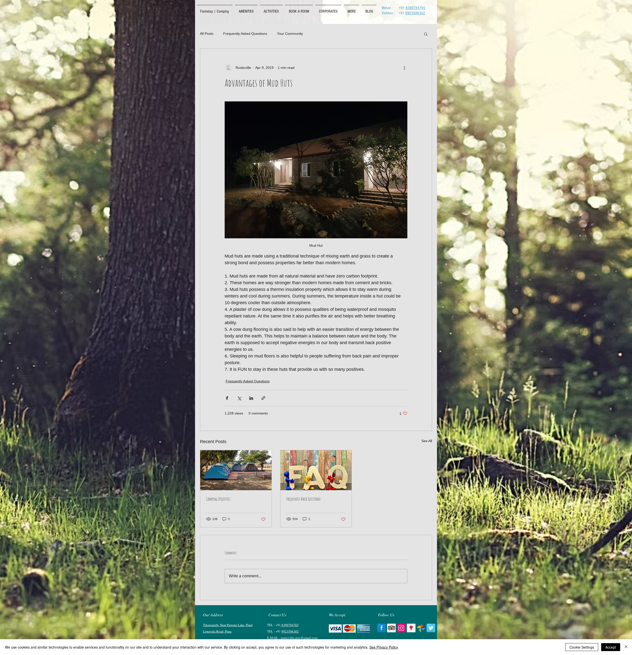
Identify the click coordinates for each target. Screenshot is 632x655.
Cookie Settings (582, 647)
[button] (425, 34)
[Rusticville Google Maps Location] (411, 628)
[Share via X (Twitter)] (239, 398)
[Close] (626, 647)
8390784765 (415, 8)
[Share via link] (263, 398)
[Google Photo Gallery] (421, 628)
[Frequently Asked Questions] (316, 470)
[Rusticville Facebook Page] (381, 628)
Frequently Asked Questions (245, 34)
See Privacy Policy (383, 647)
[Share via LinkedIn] (251, 398)
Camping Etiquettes (218, 499)
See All (426, 441)
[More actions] (404, 68)
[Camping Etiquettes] (236, 470)
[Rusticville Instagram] (401, 628)
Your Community (290, 34)
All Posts (206, 34)
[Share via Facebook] (227, 398)
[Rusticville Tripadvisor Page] (391, 628)
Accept (610, 647)
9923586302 (415, 13)
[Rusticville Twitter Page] (431, 628)
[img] (335, 628)
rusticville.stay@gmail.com (299, 638)
